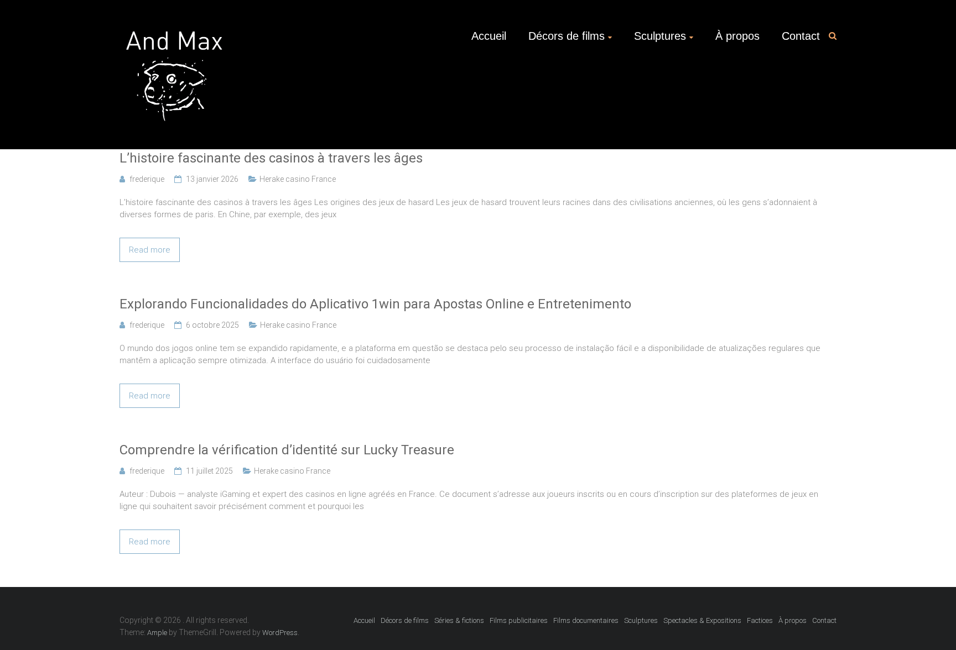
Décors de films (566, 36)
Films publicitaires (519, 620)
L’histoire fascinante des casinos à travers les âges (271, 158)
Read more (149, 250)
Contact (801, 36)
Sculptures (660, 36)
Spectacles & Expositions (702, 620)
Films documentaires (586, 620)
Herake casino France (297, 179)
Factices (760, 620)
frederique (146, 179)
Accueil (488, 36)
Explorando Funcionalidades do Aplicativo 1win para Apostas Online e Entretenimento (375, 304)
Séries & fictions (459, 620)
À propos (737, 36)
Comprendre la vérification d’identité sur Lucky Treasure (286, 450)
